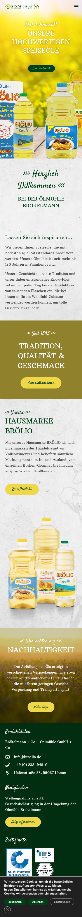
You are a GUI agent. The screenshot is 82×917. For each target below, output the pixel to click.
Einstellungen (23, 890)
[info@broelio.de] (9, 757)
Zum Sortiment (41, 68)
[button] (76, 6)
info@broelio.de (27, 757)
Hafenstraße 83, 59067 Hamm (40, 772)
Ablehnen (38, 902)
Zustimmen (15, 902)
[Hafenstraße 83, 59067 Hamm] (9, 773)
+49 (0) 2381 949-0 (30, 764)
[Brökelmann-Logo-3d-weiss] (23, 6)
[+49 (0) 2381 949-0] (9, 765)
